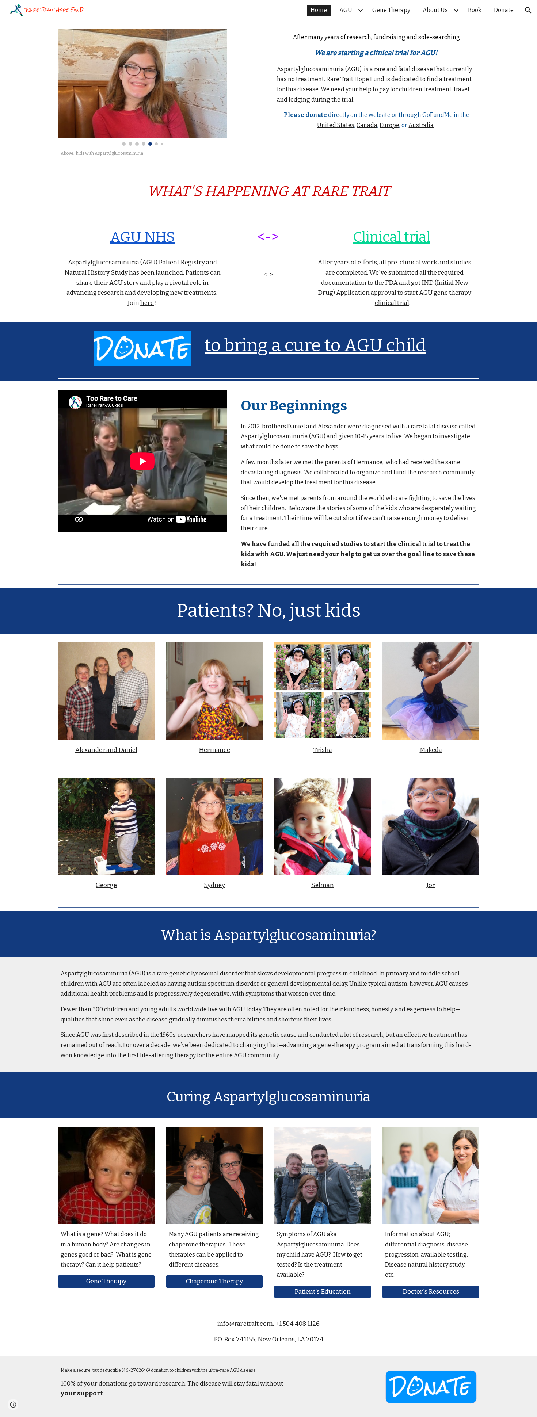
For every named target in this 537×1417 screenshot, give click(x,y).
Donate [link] (504, 10)
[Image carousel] (142, 87)
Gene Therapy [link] (391, 10)
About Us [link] (435, 10)
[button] (528, 10)
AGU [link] (345, 10)
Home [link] (319, 10)
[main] (142, 153)
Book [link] (474, 10)
